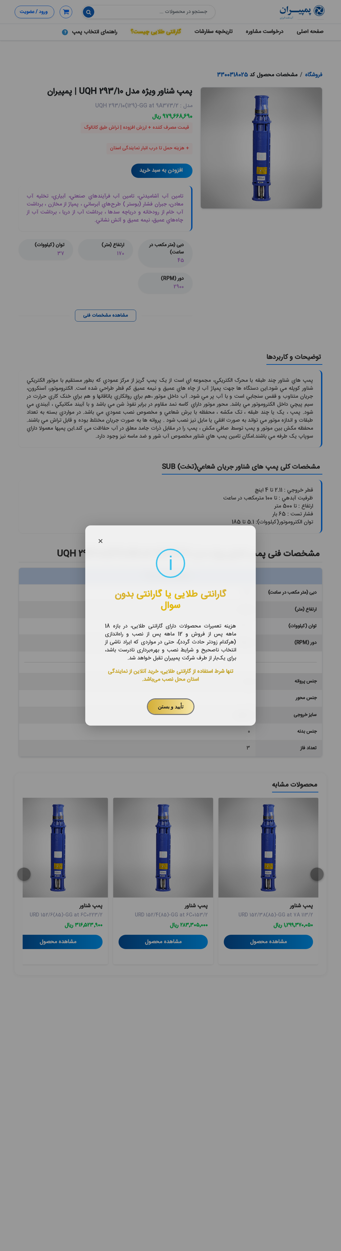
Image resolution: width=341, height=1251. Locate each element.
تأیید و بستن (170, 706)
